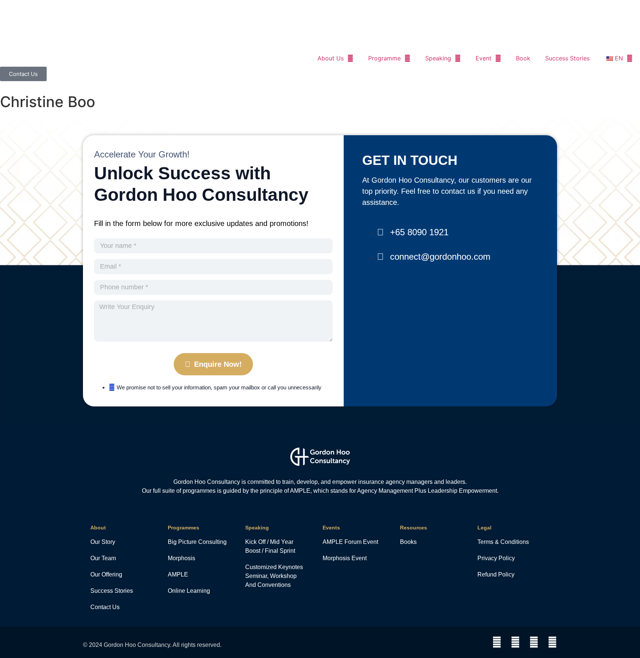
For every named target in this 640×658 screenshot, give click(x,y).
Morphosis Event (345, 558)
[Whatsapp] (496, 642)
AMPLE (178, 574)
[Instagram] (534, 642)
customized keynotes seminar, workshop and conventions (274, 576)
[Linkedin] (552, 642)
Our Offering (106, 574)
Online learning (189, 591)
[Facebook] (515, 642)
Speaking (438, 58)
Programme (384, 58)
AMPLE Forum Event (350, 542)
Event (483, 58)
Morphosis (181, 558)
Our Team (103, 558)
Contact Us (105, 607)
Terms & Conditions (503, 542)
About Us (330, 58)
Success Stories (567, 58)
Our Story (102, 542)
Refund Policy (495, 574)
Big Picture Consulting (197, 542)
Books (408, 542)
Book (523, 58)
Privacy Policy (496, 558)
